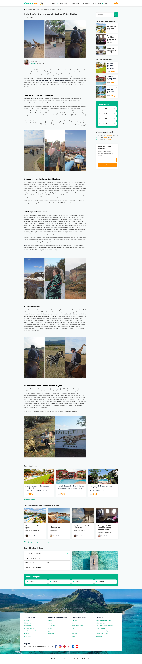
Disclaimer (77, 658)
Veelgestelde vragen (77, 625)
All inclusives (27, 623)
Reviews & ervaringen (78, 639)
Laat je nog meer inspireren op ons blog (37, 542)
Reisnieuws (99, 636)
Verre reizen (27, 636)
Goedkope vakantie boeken (103, 620)
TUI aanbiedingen (101, 628)
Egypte (50, 631)
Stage (73, 636)
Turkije (50, 628)
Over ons (74, 620)
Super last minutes (29, 628)
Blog (73, 623)
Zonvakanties (27, 620)
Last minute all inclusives (30, 631)
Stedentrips (27, 633)
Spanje (50, 620)
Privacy (70, 658)
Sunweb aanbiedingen (102, 633)
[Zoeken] (110, 3)
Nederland (51, 633)
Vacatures (75, 633)
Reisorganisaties (100, 623)
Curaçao (50, 623)
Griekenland (51, 625)
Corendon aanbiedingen (103, 631)
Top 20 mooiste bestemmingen (104, 625)
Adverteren (75, 631)
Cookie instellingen (86, 658)
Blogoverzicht (31, 9)
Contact (74, 628)
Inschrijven (107, 165)
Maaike (33, 63)
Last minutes (27, 625)
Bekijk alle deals (30, 499)
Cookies (64, 658)
